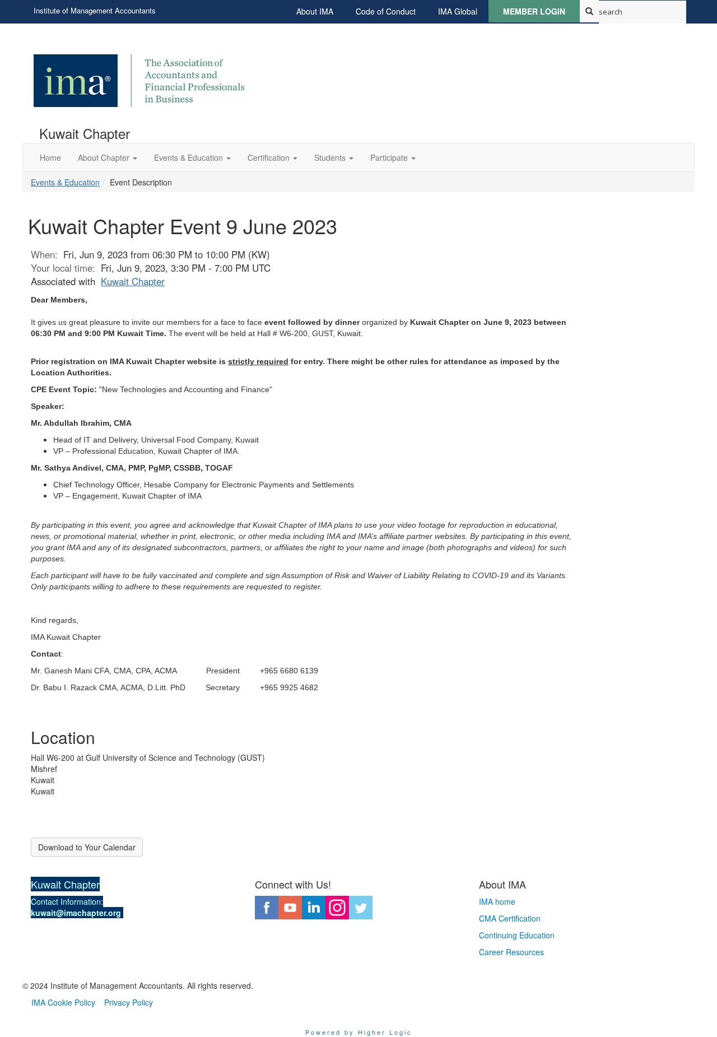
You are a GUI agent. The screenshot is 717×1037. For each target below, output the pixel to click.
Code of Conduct (386, 11)
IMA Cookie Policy (63, 1002)
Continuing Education (517, 935)
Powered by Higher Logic (358, 1031)
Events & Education (65, 182)
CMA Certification (510, 918)
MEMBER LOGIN (534, 11)
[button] (107, 157)
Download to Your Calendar (87, 847)
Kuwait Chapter (133, 281)
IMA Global (457, 11)
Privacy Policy (128, 1002)
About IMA (314, 11)
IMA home (497, 901)
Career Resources (511, 951)
